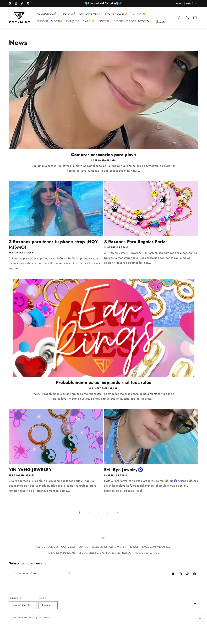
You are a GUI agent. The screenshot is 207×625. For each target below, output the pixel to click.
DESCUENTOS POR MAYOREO (109, 547)
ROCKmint (22, 617)
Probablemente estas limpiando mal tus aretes (103, 382)
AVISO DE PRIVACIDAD (61, 553)
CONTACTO (68, 547)
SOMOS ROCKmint (47, 547)
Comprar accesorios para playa (103, 154)
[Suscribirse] (69, 573)
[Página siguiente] (127, 512)
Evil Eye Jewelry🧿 (123, 469)
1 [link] (79, 512)
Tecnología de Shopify (38, 617)
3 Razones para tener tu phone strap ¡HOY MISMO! (53, 244)
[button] (48, 14)
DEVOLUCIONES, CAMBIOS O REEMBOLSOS (105, 553)
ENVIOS (83, 547)
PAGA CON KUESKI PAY (156, 547)
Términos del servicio (147, 553)
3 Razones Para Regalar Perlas (136, 241)
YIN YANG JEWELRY (30, 469)
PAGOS (134, 547)
